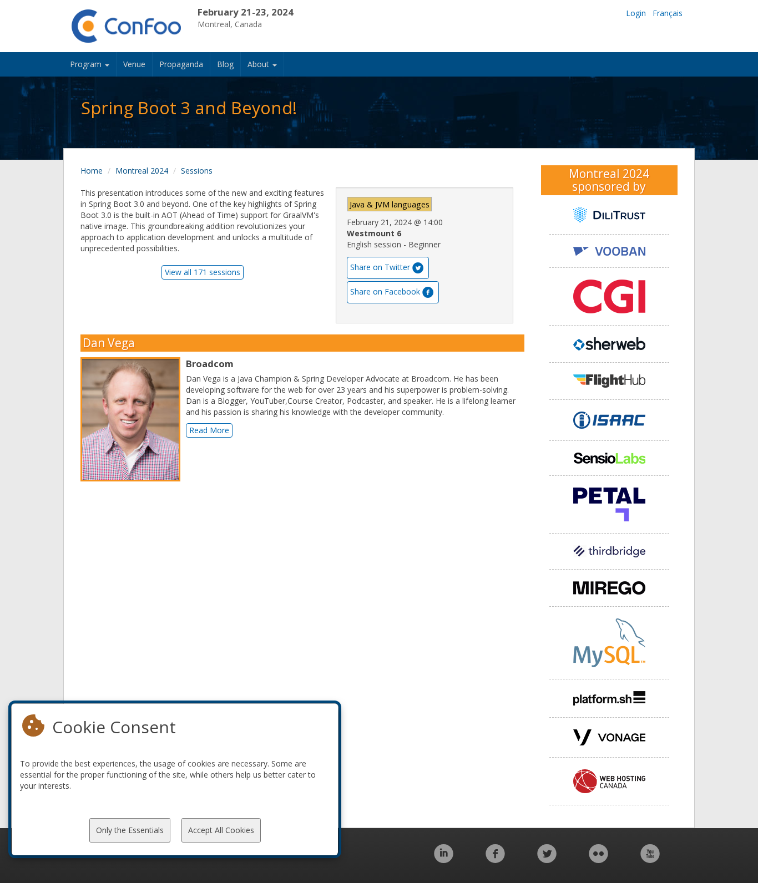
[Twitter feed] (547, 859)
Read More (209, 430)
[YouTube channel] (650, 859)
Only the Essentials (130, 830)
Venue (134, 64)
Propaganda (181, 64)
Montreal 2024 (141, 170)
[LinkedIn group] (443, 859)
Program (87, 64)
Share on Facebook (385, 291)
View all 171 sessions (202, 272)
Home (91, 170)
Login (636, 13)
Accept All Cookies (221, 830)
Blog (225, 64)
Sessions (197, 170)
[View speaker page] (133, 419)
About (259, 64)
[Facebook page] (495, 859)
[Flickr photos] (598, 859)
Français (668, 13)
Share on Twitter (380, 267)
